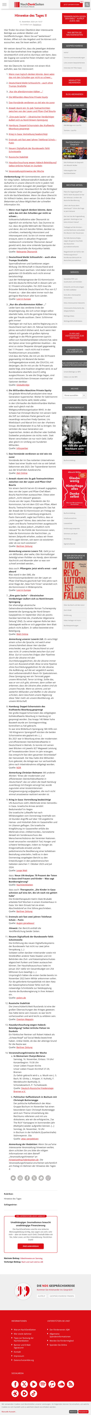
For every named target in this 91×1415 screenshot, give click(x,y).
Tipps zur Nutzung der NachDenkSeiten (24, 1339)
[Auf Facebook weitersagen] (27, 1180)
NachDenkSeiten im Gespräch (74, 143)
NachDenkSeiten (24, 884)
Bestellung (67, 539)
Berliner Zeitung (24, 546)
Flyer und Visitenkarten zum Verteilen (74, 335)
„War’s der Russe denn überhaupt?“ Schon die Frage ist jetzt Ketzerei (74, 208)
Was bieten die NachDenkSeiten (74, 33)
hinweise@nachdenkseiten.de (23, 1159)
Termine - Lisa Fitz (70, 130)
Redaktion (37, 24)
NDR (18, 767)
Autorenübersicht (74, 407)
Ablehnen (73, 1412)
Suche (87, 4)
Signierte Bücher (69, 544)
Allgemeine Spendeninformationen (60, 1335)
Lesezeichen (68, 523)
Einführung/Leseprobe (72, 528)
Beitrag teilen (13, 1178)
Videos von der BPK (70, 377)
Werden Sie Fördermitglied (62, 1340)
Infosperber (22, 448)
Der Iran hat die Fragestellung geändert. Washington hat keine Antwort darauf (74, 219)
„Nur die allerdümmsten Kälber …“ (26, 91)
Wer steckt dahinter (23, 1334)
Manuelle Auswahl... (9, 1412)
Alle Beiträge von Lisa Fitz (72, 125)
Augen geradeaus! (25, 923)
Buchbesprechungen (71, 625)
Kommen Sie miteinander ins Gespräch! (55, 1289)
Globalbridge (22, 384)
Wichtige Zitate (69, 316)
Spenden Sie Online (58, 1345)
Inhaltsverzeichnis (70, 518)
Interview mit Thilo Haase (73, 68)
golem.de (21, 997)
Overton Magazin (24, 1019)
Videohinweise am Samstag (31, 1258)
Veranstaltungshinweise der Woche (26, 171)
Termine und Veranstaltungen (74, 57)
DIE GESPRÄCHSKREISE (56, 1286)
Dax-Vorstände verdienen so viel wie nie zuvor (32, 102)
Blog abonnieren (74, 94)
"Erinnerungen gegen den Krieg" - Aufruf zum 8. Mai (75, 18)
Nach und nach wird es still (32, 1262)
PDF (20, 1178)
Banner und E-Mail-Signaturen (22, 1346)
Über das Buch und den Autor (74, 605)
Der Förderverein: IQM (60, 1329)
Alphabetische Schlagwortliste (74, 350)
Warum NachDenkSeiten (25, 1329)
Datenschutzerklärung (24, 1360)
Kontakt (17, 1352)
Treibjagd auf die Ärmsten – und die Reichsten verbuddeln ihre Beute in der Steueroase (74, 230)
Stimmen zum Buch (70, 534)
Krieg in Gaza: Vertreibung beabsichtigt (28, 134)
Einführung (68, 615)
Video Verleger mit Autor (72, 620)
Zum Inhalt (67, 610)
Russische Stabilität (18, 157)
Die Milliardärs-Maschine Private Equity (28, 97)
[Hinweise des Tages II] (41, 1180)
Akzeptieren (83, 1412)
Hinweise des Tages (12, 1198)
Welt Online (22, 634)
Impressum (19, 1356)
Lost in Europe (23, 298)
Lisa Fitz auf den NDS (74, 105)
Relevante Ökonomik (26, 251)
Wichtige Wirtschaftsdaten (73, 321)
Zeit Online (21, 473)
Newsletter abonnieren (74, 81)
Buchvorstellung (69, 460)
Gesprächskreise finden (62, 1296)
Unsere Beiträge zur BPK (72, 372)
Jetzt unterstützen (73, 4)
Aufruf (66, 52)
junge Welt (21, 870)
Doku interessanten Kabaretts (74, 303)
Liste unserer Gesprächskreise (74, 63)
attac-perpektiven (30, 1138)
